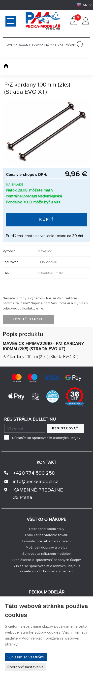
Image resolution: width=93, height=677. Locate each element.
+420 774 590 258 (34, 473)
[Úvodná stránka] (6, 66)
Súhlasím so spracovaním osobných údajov (46, 438)
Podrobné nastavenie (25, 667)
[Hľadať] (81, 46)
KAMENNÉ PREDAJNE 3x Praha (38, 493)
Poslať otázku (28, 319)
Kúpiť (46, 219)
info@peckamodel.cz (35, 482)
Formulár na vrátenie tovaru (46, 535)
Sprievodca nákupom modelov (46, 554)
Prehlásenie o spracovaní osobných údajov (46, 560)
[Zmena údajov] (85, 23)
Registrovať (65, 428)
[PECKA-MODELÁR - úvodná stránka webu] (23, 20)
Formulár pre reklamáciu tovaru (46, 541)
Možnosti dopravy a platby (46, 547)
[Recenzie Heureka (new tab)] (52, 396)
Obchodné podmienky (46, 529)
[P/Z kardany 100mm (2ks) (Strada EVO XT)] (46, 132)
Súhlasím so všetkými (25, 657)
